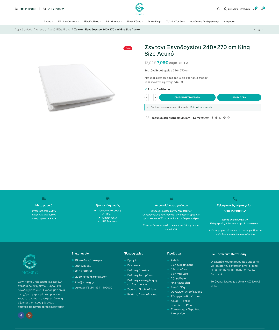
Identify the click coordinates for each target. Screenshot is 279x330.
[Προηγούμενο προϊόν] (255, 30)
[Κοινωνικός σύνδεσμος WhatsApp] (220, 118)
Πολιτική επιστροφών (201, 107)
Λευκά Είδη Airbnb (59, 29)
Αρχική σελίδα (23, 29)
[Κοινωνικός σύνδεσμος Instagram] (29, 315)
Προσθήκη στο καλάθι (187, 97)
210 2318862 (235, 211)
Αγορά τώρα (239, 97)
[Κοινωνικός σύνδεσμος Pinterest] (216, 118)
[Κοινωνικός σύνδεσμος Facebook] (212, 118)
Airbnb (40, 29)
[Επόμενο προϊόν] (263, 30)
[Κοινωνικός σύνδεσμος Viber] (229, 118)
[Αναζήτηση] (219, 9)
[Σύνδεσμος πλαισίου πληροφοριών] (25, 9)
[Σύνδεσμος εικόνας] (30, 264)
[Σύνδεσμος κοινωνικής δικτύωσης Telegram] (224, 118)
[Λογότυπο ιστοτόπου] (139, 8)
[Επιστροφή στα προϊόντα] (259, 30)
